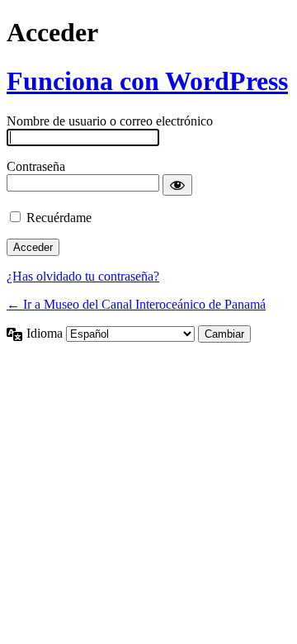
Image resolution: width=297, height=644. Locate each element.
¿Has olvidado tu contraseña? (83, 276)
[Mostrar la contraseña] (177, 185)
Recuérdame (59, 218)
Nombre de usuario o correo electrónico (110, 121)
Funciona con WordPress (147, 81)
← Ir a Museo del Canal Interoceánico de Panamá (136, 304)
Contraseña (36, 166)
